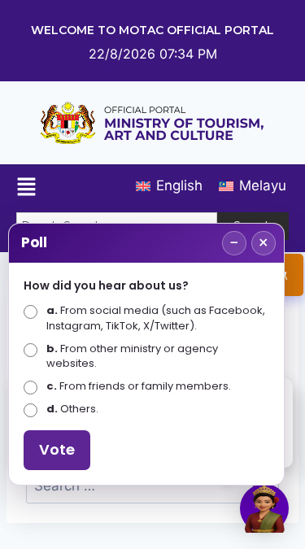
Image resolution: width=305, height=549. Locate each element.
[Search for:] (152, 485)
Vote (57, 449)
